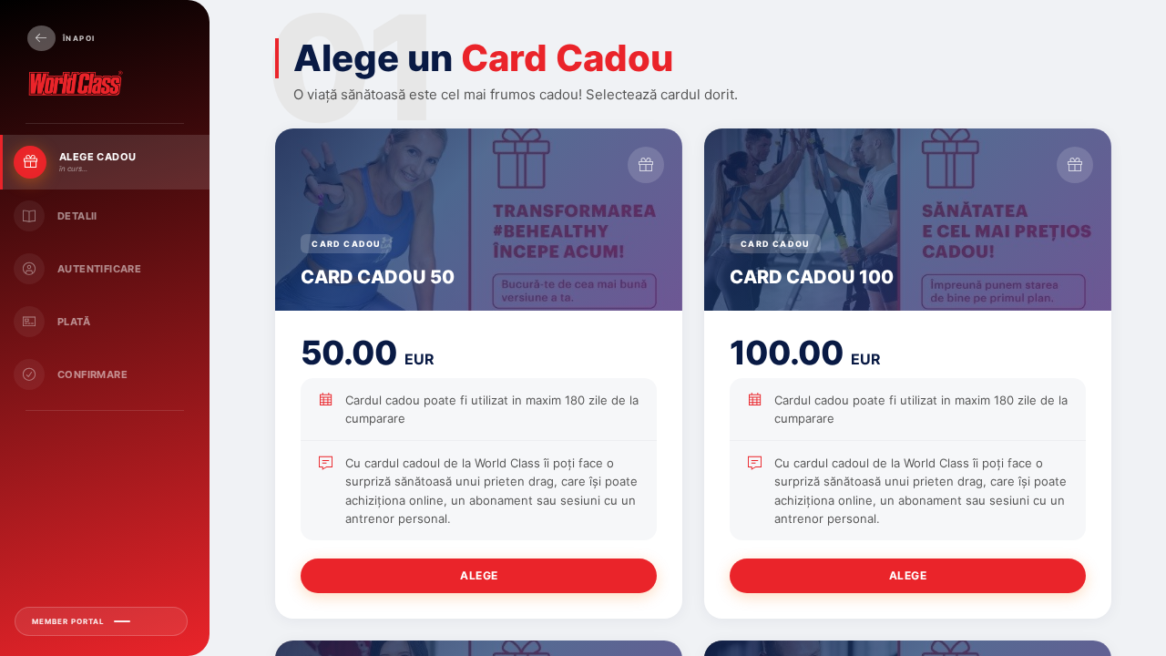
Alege (479, 575)
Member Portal (68, 621)
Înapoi (79, 38)
